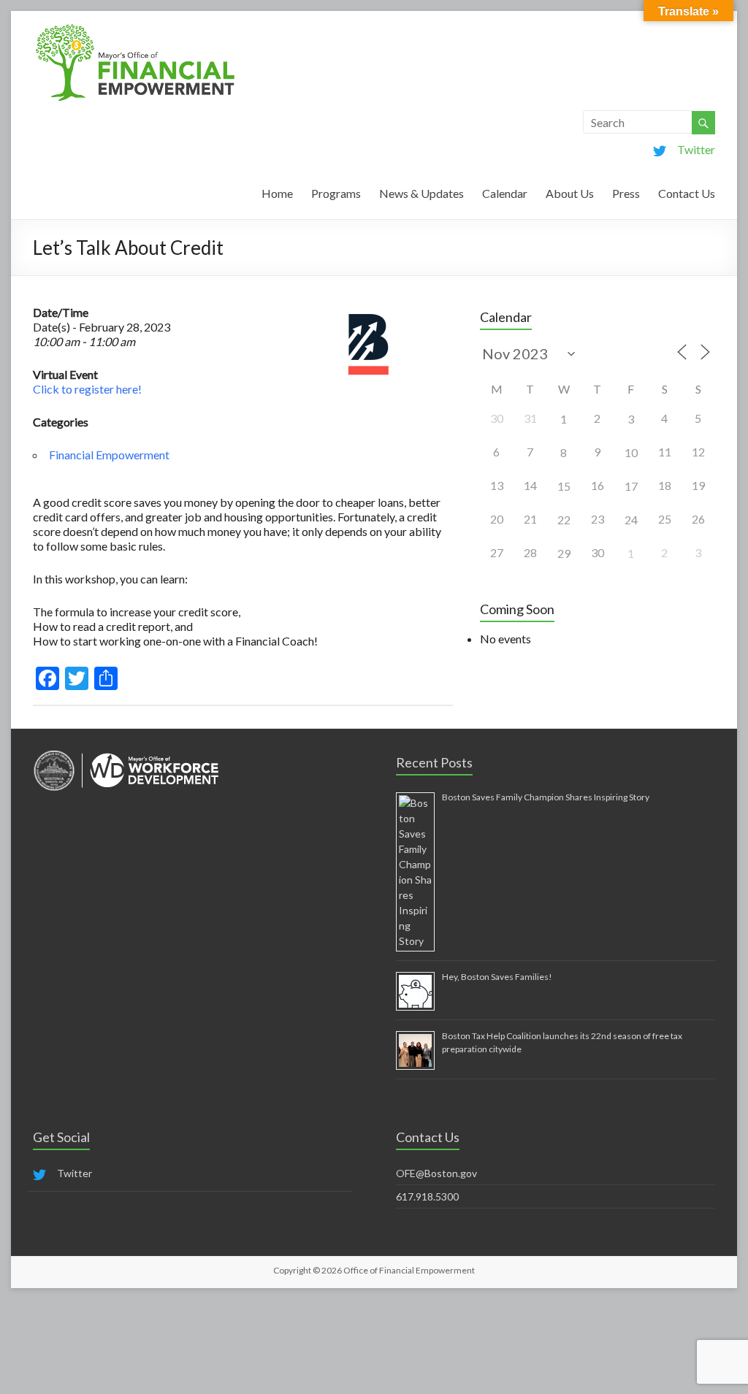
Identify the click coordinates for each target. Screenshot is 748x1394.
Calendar (504, 193)
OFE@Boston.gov (436, 1173)
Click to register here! (87, 389)
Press (626, 193)
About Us (570, 193)
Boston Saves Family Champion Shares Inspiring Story (545, 797)
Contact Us (686, 193)
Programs (336, 193)
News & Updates (421, 193)
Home (277, 193)
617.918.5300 (427, 1196)
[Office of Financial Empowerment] (135, 29)
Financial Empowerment (109, 455)
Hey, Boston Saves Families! (497, 976)
